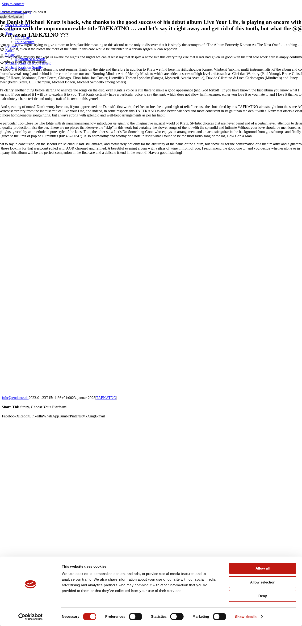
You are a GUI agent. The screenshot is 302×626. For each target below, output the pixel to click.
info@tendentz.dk (15, 398)
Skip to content (13, 4)
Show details (245, 617)
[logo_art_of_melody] (151, 502)
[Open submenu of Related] (18, 56)
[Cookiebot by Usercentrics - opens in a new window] (30, 616)
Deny (262, 596)
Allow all (263, 568)
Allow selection (262, 582)
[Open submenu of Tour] (14, 34)
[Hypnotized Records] (151, 439)
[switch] (135, 616)
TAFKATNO (106, 398)
